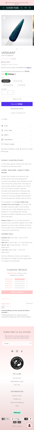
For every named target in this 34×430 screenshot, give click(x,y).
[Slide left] (13, 49)
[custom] (12, 351)
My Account (17, 378)
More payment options (17, 108)
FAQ (17, 406)
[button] (4, 8)
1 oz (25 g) (22, 85)
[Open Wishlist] (26, 8)
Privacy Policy (17, 396)
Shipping (3, 64)
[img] (5, 304)
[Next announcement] (31, 3)
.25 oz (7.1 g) (18, 81)
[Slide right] (21, 49)
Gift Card (17, 385)
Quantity (4, 89)
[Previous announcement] (3, 3)
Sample (6, 81)
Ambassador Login (17, 381)
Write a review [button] (17, 292)
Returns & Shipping (17, 402)
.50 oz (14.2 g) (9, 85)
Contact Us (17, 399)
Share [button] (5, 119)
